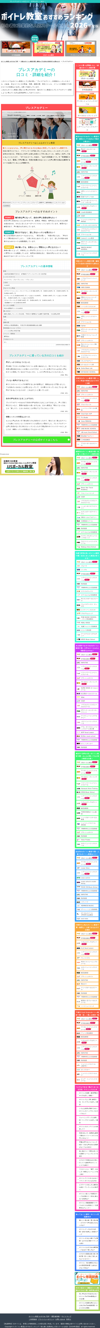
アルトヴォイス (86, 404)
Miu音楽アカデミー (87, 436)
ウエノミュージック (87, 493)
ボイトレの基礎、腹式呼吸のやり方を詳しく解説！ (88, 1094)
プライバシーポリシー (46, 1319)
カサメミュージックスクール (89, 844)
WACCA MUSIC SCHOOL (86, 248)
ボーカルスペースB (87, 364)
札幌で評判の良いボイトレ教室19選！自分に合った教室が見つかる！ (87, 555)
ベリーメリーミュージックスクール (89, 186)
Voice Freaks (85, 840)
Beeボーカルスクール (88, 149)
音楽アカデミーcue (87, 197)
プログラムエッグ (87, 613)
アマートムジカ (86, 234)
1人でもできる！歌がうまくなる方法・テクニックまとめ (87, 1088)
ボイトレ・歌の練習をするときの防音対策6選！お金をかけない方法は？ (88, 1265)
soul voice (84, 918)
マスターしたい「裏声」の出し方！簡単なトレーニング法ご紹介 (88, 1171)
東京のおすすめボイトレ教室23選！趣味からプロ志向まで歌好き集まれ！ (87, 138)
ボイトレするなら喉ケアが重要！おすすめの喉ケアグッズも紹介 (88, 1240)
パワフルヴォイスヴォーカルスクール (89, 230)
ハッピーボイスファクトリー (89, 507)
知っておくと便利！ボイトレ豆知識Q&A (87, 1215)
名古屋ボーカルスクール (89, 693)
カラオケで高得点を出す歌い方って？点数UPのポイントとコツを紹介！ (88, 1162)
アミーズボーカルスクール (89, 988)
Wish (82, 697)
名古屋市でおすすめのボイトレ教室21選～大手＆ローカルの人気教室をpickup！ (87, 648)
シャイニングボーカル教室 (89, 409)
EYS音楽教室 (16, 55)
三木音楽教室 (85, 440)
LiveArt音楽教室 (86, 212)
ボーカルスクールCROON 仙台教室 (87, 914)
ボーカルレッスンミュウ (87, 115)
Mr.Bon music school (88, 736)
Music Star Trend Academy (87, 488)
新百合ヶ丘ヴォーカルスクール (89, 1001)
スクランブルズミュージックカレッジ (89, 537)
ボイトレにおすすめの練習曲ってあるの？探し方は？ (88, 1248)
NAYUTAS (84, 172)
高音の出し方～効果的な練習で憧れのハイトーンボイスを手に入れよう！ (88, 1135)
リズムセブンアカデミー (89, 206)
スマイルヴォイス (87, 591)
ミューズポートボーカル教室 (89, 818)
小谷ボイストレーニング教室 (89, 336)
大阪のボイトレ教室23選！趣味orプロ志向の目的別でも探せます (40, 61)
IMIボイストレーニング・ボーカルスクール (89, 298)
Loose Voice (85, 868)
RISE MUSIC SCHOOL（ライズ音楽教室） (89, 618)
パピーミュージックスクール (89, 722)
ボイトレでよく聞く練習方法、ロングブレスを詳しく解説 (88, 1101)
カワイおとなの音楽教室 (89, 532)
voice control (85, 878)
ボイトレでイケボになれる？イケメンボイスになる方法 (88, 1179)
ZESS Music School (88, 792)
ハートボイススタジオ (88, 306)
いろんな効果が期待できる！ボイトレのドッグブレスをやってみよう (88, 1110)
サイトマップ (66, 1316)
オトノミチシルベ (87, 743)
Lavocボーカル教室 (87, 238)
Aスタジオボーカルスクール (89, 599)
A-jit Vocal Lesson (87, 948)
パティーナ (84, 902)
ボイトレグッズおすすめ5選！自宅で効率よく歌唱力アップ (88, 1231)
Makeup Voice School (88, 547)
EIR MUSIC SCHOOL (88, 372)
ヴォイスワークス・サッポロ (89, 605)
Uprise (83, 326)
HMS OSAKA (85, 287)
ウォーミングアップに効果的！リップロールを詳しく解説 (88, 1119)
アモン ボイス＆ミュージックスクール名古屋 (89, 728)
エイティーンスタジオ (88, 610)
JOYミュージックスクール (89, 192)
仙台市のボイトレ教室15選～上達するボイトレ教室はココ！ (87, 852)
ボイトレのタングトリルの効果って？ (88, 1127)
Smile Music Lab (86, 368)
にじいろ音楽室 (86, 630)
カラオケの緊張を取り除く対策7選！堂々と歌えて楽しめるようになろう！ (88, 1256)
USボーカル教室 (48, 55)
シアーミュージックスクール (87, 128)
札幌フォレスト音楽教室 (89, 626)
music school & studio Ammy (88, 882)
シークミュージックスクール (89, 254)
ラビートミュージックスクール (89, 542)
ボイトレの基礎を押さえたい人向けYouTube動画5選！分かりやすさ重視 (88, 1305)
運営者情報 (55, 1316)
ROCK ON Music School (89, 887)
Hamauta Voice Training (89, 788)
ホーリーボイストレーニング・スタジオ (89, 201)
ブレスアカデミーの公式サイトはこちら (35, 439)
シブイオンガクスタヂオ (89, 225)
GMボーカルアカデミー (89, 517)
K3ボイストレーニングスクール (89, 962)
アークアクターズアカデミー (89, 635)
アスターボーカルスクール (89, 444)
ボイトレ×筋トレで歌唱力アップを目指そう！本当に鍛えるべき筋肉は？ (88, 1196)
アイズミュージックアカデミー (89, 717)
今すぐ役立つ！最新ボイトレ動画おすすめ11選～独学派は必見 (87, 1289)
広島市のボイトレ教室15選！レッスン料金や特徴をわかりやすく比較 (87, 380)
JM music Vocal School (89, 432)
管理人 (68, 1319)
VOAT (83, 216)
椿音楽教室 (84, 182)
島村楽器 (84, 528)
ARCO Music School (88, 639)
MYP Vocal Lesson (87, 732)
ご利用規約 (33, 1319)
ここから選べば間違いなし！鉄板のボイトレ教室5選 (87, 66)
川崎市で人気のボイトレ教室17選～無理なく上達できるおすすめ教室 (87, 927)
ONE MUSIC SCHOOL (88, 428)
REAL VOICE (85, 623)
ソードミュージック (87, 1006)
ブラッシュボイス (87, 340)
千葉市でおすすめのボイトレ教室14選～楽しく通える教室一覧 (87, 1013)
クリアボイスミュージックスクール (89, 356)
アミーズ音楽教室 (87, 1033)
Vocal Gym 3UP (86, 414)
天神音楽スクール (87, 521)
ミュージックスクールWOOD (88, 220)
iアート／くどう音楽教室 (89, 909)
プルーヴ (84, 566)
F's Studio (84, 417)
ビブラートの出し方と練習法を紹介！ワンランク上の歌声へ (88, 1187)
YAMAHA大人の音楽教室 (89, 425)
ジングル (84, 569)
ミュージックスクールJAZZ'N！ (88, 1065)
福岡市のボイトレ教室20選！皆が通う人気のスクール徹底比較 (87, 452)
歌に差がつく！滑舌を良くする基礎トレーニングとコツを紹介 (88, 1153)
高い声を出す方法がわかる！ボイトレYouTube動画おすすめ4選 (88, 1296)
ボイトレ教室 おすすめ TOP (9, 61)
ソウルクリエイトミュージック (89, 279)
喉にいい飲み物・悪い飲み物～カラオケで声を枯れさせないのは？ (88, 1222)
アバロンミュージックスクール (81, 55)
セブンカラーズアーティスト (89, 512)
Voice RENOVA (86, 421)
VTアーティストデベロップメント (89, 243)
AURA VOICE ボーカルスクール (89, 689)
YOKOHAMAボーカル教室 (89, 813)
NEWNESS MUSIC (87, 906)
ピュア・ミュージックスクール (89, 1080)
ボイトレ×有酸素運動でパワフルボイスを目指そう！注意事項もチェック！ (88, 1205)
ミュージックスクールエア (89, 1074)
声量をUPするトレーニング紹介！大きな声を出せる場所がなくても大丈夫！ (88, 1144)
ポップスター (85, 1070)
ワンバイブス (85, 958)
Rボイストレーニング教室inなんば (89, 345)
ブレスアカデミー (87, 361)
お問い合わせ (60, 1319)
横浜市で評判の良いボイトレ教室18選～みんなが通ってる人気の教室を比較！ (87, 756)
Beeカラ (84, 984)
